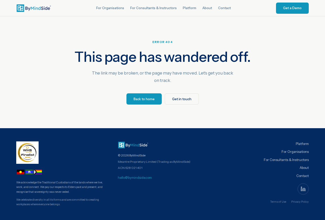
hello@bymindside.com (135, 177)
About (207, 8)
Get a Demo (292, 8)
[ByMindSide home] (33, 8)
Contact (224, 8)
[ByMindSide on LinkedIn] (303, 189)
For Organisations (110, 8)
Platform (189, 8)
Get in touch (181, 99)
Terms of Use (278, 201)
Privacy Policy (300, 201)
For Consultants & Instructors (153, 8)
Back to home (144, 99)
